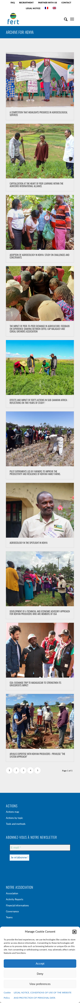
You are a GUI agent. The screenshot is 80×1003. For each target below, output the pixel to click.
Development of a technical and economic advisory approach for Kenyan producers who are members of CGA (40, 612)
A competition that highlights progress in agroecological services (39, 113)
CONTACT (66, 3)
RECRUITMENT (26, 3)
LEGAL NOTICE (33, 8)
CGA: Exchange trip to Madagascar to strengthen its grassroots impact (35, 684)
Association (12, 893)
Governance (12, 911)
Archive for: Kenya (20, 32)
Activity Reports (14, 899)
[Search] (64, 18)
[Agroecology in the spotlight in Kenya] (40, 510)
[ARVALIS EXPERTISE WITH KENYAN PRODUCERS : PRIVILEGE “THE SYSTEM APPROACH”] (40, 721)
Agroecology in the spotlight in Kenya (28, 543)
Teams (9, 917)
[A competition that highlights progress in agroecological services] (40, 79)
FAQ (13, 3)
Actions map (12, 812)
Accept (40, 963)
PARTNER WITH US (47, 3)
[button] (74, 932)
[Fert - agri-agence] (33, 18)
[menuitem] (13, 3)
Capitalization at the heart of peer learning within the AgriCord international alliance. (36, 185)
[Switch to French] (46, 8)
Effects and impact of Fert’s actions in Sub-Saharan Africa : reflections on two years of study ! (39, 401)
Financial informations (17, 906)
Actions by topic (14, 818)
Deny (40, 973)
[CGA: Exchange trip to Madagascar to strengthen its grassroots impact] (40, 650)
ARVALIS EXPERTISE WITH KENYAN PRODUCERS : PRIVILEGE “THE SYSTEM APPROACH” (37, 755)
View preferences (40, 984)
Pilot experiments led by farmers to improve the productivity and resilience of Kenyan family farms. (35, 472)
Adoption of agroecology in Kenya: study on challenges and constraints (39, 256)
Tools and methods (15, 824)
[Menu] (72, 18)
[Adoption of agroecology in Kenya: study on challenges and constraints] (40, 222)
